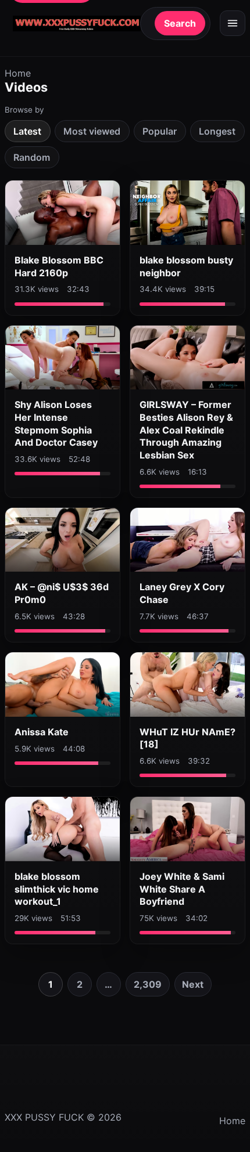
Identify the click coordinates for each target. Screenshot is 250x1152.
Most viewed (91, 131)
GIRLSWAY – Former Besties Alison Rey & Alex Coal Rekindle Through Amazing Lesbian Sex (186, 429)
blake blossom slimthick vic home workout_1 (57, 889)
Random (31, 157)
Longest (217, 131)
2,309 (148, 984)
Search (180, 23)
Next (192, 984)
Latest (27, 131)
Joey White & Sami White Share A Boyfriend (182, 889)
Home (18, 73)
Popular (159, 131)
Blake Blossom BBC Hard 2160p (59, 266)
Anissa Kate (42, 732)
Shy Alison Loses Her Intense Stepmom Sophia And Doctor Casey (56, 423)
